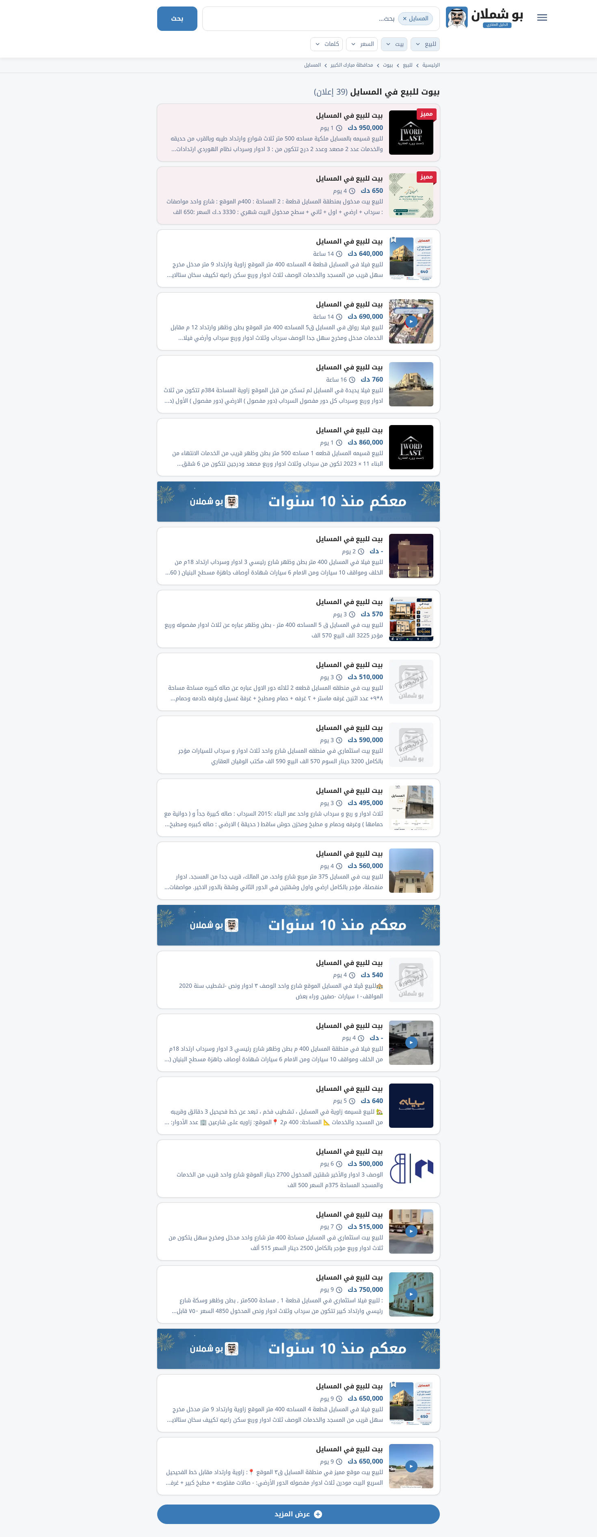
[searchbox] (359, 18)
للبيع (408, 64)
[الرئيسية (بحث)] (484, 17)
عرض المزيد (292, 1514)
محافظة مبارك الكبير (352, 64)
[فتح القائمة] (542, 17)
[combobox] (321, 18)
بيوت (388, 64)
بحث (177, 18)
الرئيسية (431, 64)
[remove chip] (404, 18)
